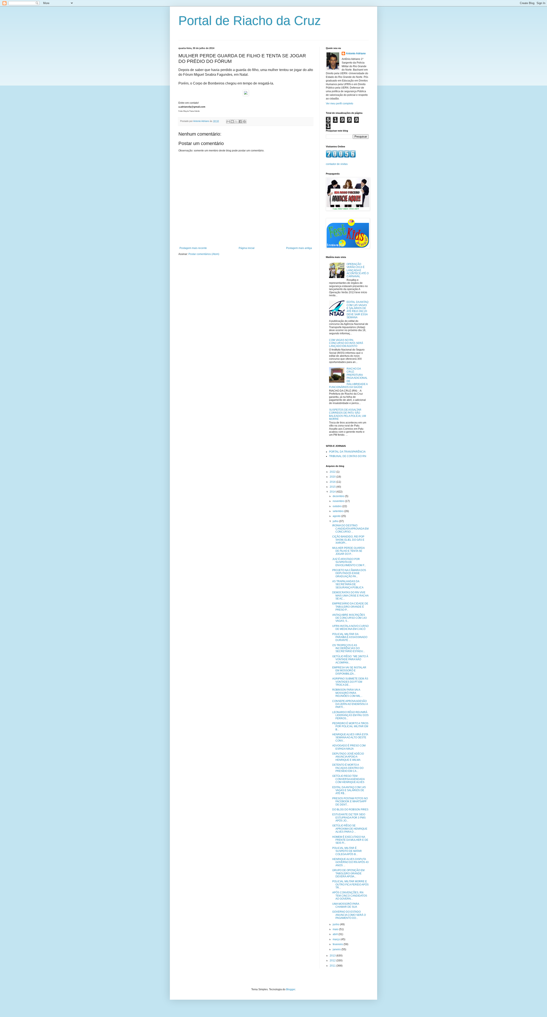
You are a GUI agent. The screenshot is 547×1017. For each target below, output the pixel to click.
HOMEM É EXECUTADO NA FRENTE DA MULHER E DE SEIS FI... (350, 840)
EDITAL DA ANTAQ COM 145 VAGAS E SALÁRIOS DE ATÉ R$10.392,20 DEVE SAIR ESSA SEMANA (357, 310)
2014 (333, 491)
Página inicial (246, 248)
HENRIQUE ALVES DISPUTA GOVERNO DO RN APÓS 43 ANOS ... (350, 862)
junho (336, 924)
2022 (333, 471)
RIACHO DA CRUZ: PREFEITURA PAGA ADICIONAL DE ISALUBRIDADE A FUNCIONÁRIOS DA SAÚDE (348, 378)
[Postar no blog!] (232, 121)
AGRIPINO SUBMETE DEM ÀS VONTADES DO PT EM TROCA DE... (350, 681)
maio (336, 929)
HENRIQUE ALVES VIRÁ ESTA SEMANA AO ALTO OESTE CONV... (350, 737)
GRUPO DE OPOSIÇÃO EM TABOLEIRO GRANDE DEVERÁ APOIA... (348, 873)
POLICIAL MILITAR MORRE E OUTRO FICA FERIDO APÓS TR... (350, 884)
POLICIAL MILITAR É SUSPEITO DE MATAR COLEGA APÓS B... (347, 851)
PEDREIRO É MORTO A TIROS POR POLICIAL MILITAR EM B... (350, 726)
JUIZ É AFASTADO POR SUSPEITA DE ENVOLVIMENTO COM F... (349, 562)
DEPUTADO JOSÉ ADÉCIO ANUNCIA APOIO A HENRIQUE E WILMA (348, 756)
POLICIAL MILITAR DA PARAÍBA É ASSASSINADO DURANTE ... (349, 637)
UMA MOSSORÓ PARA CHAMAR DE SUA (345, 905)
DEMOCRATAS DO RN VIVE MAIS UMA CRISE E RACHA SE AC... (350, 595)
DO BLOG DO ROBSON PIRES (350, 809)
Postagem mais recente (193, 248)
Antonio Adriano (356, 53)
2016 (333, 481)
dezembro (339, 496)
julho (336, 521)
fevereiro (338, 944)
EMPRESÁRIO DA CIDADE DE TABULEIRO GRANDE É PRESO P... (350, 606)
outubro (337, 506)
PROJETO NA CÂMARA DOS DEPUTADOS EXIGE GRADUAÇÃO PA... (349, 573)
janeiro (337, 949)
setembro (338, 511)
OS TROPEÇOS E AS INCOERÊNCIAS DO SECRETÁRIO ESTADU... (348, 648)
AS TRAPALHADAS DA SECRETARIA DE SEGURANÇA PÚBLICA (347, 584)
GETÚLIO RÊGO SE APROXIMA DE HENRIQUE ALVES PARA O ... (349, 828)
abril (335, 934)
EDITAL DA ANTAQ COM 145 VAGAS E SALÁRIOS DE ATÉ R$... (349, 790)
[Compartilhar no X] (236, 121)
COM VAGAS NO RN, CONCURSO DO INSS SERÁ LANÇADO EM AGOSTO (346, 343)
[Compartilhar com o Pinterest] (244, 121)
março (337, 939)
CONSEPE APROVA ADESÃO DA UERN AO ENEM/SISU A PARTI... (350, 704)
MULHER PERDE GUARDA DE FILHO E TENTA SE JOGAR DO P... (348, 551)
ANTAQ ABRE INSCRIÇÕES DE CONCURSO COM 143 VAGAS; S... (349, 618)
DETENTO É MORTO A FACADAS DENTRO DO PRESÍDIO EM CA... (347, 768)
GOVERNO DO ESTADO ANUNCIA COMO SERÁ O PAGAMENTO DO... (349, 914)
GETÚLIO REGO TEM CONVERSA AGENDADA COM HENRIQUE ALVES (348, 779)
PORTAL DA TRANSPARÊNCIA (347, 451)
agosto (337, 516)
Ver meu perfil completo (339, 103)
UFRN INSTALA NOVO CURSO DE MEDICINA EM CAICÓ (350, 628)
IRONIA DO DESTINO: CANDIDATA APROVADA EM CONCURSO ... (350, 528)
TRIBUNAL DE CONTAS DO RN (347, 456)
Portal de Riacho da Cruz (249, 20)
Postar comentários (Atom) (203, 254)
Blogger (290, 989)
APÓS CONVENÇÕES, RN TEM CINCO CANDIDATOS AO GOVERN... (349, 895)
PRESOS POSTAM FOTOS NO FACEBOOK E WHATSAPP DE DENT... (350, 801)
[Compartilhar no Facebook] (240, 121)
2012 (333, 960)
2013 (333, 955)
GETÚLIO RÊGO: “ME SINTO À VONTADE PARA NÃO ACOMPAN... (350, 659)
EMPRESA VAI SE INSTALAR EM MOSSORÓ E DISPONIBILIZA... (349, 670)
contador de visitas (337, 164)
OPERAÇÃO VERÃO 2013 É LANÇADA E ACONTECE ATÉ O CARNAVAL (358, 270)
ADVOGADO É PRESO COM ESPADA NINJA (349, 747)
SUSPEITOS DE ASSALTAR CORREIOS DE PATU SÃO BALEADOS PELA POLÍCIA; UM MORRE (347, 414)
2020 (333, 476)
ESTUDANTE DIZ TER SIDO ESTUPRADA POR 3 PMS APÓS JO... (349, 817)
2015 (333, 486)
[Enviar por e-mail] (228, 121)
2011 (333, 965)
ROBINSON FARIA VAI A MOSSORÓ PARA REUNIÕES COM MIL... (347, 692)
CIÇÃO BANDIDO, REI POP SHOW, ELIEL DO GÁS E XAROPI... (348, 539)
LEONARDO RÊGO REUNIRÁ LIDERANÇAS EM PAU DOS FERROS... (350, 715)
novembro (339, 501)
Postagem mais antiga (299, 248)
